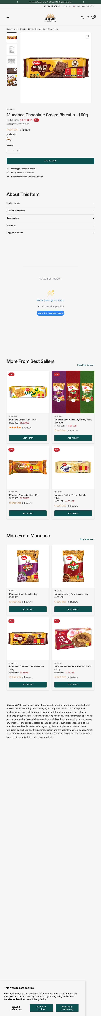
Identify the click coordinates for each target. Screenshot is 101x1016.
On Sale (23, 29)
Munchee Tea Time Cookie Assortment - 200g (72, 668)
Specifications (13, 218)
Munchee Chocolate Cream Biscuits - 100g (26, 668)
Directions (11, 225)
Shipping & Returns (15, 233)
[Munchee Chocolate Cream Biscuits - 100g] (9, 139)
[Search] (82, 17)
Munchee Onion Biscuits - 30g (23, 594)
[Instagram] (52, 6)
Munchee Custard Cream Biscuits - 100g (70, 496)
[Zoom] (88, 36)
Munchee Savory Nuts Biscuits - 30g (71, 594)
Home (9, 29)
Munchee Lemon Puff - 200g (22, 419)
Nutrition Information (16, 211)
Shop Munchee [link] (86, 539)
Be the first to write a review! (50, 313)
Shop (15, 29)
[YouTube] (55, 6)
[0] (92, 17)
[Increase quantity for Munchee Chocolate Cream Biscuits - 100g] (17, 151)
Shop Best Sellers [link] (85, 365)
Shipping (10, 124)
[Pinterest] (59, 6)
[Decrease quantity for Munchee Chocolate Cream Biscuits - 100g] (9, 151)
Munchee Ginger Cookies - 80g (23, 495)
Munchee (13, 416)
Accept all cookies (41, 1007)
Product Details (13, 203)
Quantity (10, 145)
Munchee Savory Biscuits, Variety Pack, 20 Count (73, 421)
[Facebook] (45, 6)
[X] (48, 6)
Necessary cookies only (67, 1007)
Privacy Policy (39, 999)
